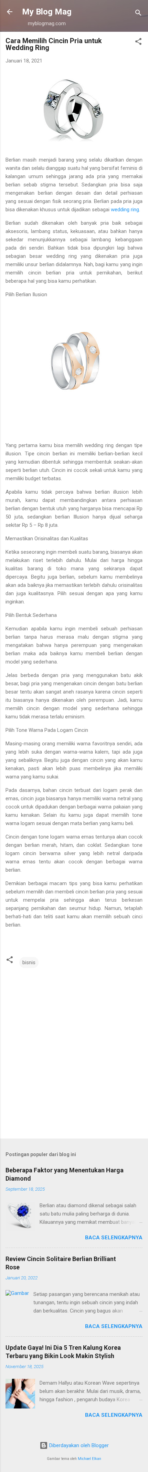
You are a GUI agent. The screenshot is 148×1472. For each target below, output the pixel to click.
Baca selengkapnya (113, 1237)
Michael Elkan (89, 1458)
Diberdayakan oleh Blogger (78, 1445)
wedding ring (125, 209)
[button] (138, 42)
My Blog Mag (47, 12)
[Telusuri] (138, 14)
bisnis (28, 962)
